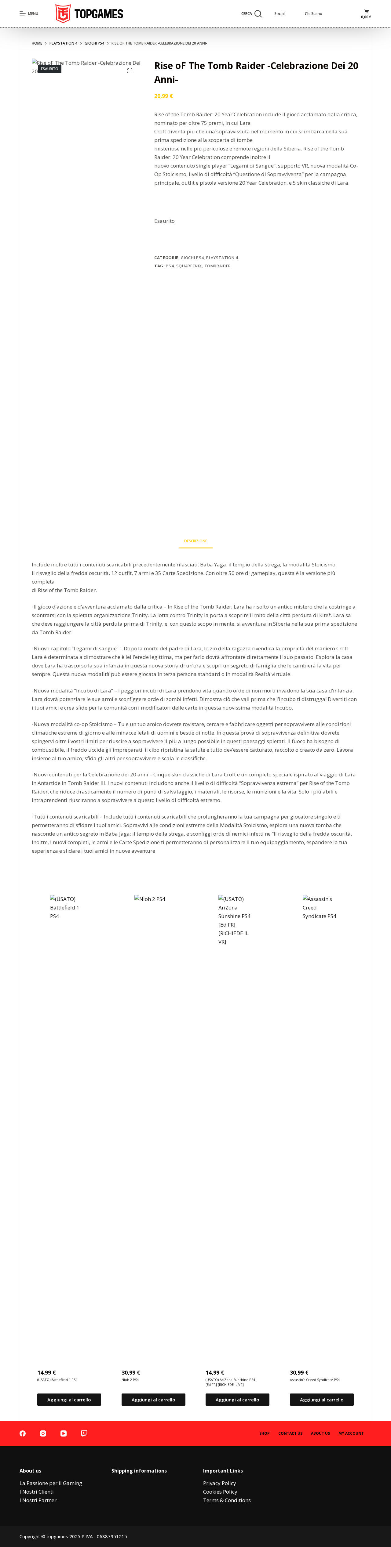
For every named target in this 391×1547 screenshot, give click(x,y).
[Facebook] (23, 1433)
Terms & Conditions (227, 1500)
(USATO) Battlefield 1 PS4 (57, 1379)
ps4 (170, 266)
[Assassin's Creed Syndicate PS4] (322, 1124)
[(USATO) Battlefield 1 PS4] (69, 1124)
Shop (264, 1433)
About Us (320, 1433)
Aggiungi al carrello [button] (69, 1400)
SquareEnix (189, 266)
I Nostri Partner (38, 1500)
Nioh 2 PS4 (130, 1379)
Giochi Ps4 (192, 257)
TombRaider (217, 266)
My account (351, 1433)
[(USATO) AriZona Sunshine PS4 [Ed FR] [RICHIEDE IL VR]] (237, 1124)
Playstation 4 (222, 257)
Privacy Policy (219, 1483)
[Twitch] (84, 1433)
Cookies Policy (220, 1491)
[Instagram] (43, 1433)
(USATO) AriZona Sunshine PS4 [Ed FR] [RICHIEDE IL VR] (230, 1382)
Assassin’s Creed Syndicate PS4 (315, 1379)
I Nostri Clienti (37, 1491)
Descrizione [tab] (195, 541)
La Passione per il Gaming (51, 1483)
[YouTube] (63, 1433)
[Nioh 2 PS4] (153, 1124)
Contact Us (290, 1433)
